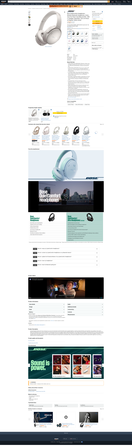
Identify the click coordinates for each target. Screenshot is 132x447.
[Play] (29, 298)
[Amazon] (4, 1)
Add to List (93, 42)
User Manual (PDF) (31, 340)
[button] (2, 4)
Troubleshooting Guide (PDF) (40, 391)
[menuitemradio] (101, 297)
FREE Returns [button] (69, 27)
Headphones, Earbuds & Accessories (37, 8)
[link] (46, 113)
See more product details (72, 97)
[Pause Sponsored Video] (51, 419)
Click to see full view (48, 46)
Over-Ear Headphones (54, 8)
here (34, 318)
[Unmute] (102, 297)
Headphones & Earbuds (46, 8)
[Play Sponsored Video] (66, 417)
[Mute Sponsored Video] (51, 421)
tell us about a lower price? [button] (39, 324)
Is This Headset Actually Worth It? (37, 279)
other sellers (79, 28)
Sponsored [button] (29, 410)
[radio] (29, 12)
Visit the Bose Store (70, 12)
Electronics (29, 8)
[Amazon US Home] (56, 439)
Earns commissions (40, 278)
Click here (52, 320)
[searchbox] (58, 2)
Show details (56, 117)
